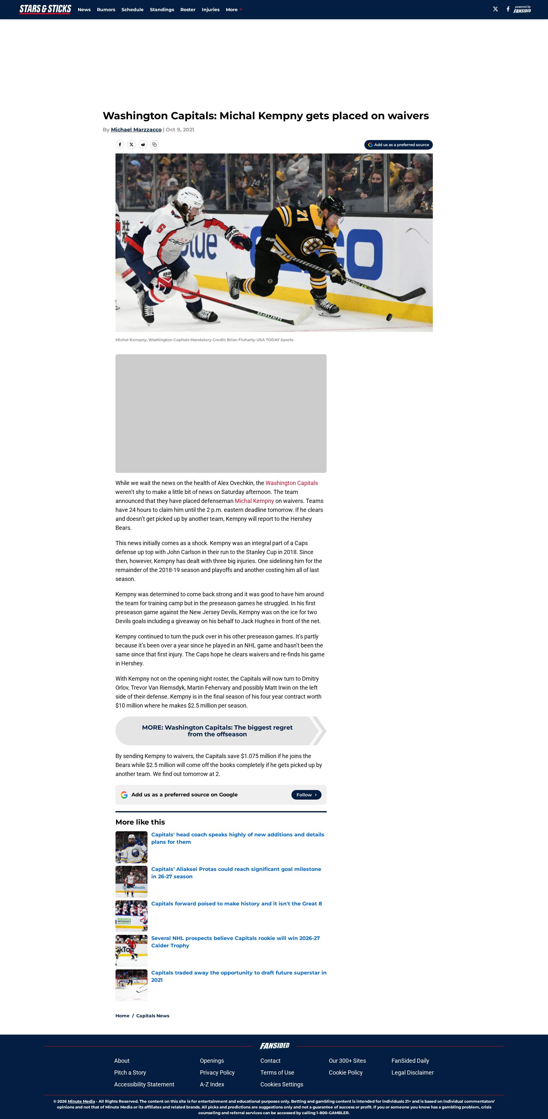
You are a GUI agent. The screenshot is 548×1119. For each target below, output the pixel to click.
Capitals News (152, 1016)
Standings (162, 9)
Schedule (133, 9)
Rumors (106, 9)
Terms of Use (277, 1072)
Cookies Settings (281, 1084)
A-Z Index (212, 1084)
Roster (187, 9)
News (84, 9)
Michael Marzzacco (136, 130)
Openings (212, 1060)
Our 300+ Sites (347, 1060)
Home (122, 1016)
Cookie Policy (346, 1072)
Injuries (210, 9)
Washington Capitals (292, 483)
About (122, 1060)
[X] (495, 9)
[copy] (154, 144)
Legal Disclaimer (413, 1072)
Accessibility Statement (144, 1084)
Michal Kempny (254, 500)
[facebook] (508, 9)
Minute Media (81, 1101)
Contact (270, 1060)
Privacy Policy (217, 1072)
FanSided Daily (410, 1060)
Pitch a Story (130, 1072)
